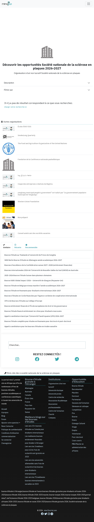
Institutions (54, 379)
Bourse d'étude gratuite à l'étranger (33, 382)
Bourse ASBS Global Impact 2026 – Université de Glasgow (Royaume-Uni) (33, 280)
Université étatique (55, 390)
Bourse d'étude (78, 386)
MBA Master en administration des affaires (79, 447)
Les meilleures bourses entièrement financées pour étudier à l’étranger (34, 439)
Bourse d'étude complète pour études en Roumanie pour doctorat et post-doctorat (37, 321)
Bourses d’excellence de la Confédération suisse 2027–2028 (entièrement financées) (38, 265)
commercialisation (8, 436)
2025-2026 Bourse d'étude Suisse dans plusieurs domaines (28, 275)
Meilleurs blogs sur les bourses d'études (35, 419)
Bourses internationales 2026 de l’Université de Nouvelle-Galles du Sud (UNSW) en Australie (41, 270)
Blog (3, 416)
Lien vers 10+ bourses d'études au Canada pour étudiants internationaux (34, 429)
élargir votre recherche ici (15, 107)
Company (52, 418)
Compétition (76, 410)
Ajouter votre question (10, 423)
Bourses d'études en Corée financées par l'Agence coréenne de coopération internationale (40, 296)
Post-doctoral (77, 437)
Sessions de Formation (80, 403)
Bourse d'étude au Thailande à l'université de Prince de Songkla (30, 255)
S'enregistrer (6, 443)
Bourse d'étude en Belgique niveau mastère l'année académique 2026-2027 (34, 285)
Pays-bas (28, 405)
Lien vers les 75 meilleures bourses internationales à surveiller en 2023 (35, 480)
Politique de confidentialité (11, 429)
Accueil (4, 409)
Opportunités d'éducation (79, 380)
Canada (28, 395)
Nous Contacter (7, 426)
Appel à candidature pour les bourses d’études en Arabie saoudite (30, 326)
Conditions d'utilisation (10, 433)
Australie (28, 391)
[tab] (6, 246)
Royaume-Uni (30, 408)
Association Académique (57, 400)
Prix (73, 413)
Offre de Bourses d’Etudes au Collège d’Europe (23, 301)
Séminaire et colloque (80, 406)
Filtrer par (8, 90)
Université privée (54, 394)
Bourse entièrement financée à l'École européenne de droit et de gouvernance (35, 306)
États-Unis (29, 398)
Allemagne (29, 388)
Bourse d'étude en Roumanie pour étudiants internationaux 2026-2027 (32, 290)
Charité (51, 414)
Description (9, 82)
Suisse (27, 412)
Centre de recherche (56, 397)
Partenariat (76, 399)
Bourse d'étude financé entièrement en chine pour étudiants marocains (33, 311)
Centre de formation (56, 411)
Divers (74, 420)
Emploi (74, 430)
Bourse (74, 416)
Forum (3, 419)
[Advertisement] (47, 25)
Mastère (75, 393)
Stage (74, 427)
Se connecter (6, 440)
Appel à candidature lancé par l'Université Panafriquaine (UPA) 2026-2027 (34, 316)
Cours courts (77, 440)
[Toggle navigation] (88, 3)
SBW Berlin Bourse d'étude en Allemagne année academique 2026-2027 (33, 260)
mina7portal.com (50, 510)
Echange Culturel (78, 423)
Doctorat (75, 396)
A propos (4, 412)
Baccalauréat (77, 389)
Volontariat (76, 434)
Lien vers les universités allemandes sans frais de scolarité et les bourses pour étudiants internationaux (34, 467)
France (27, 402)
